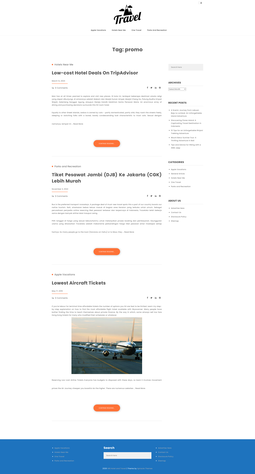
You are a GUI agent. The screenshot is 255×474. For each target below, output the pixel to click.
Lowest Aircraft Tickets (79, 283)
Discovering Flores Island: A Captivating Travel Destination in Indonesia (186, 123)
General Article (178, 173)
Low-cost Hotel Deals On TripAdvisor (95, 73)
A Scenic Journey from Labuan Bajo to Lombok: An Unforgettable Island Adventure (186, 113)
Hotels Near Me (119, 30)
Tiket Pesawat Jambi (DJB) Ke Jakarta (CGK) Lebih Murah (107, 178)
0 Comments (61, 88)
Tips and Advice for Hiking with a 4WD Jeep (186, 146)
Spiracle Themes (144, 468)
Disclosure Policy (178, 216)
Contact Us (176, 212)
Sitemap (175, 221)
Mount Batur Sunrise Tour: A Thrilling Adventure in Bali (183, 139)
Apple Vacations (98, 30)
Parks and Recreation (157, 30)
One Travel (136, 30)
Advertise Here (177, 208)
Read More (78, 124)
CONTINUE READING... (107, 143)
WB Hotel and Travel (116, 468)
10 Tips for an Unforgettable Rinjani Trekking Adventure (187, 132)
